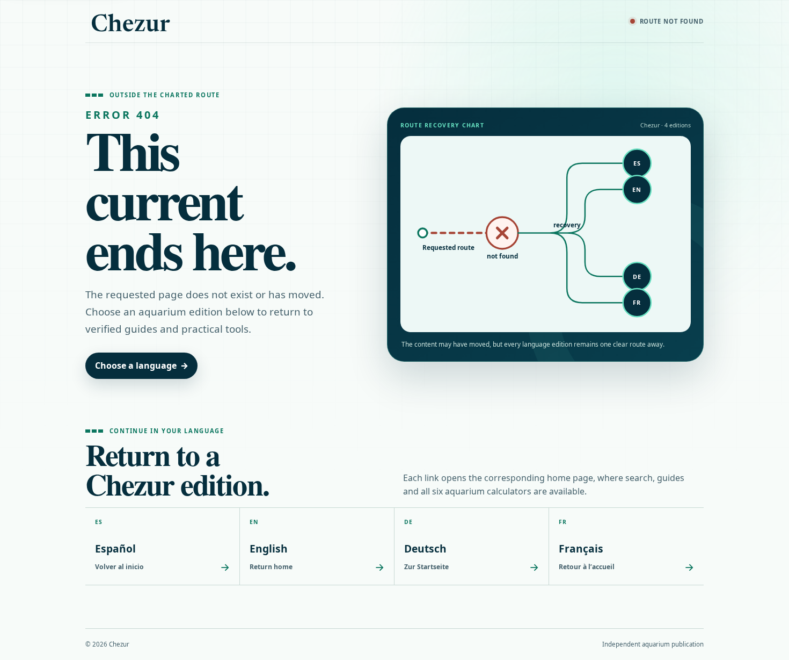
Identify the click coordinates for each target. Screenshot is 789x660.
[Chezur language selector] (131, 21)
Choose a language (141, 365)
